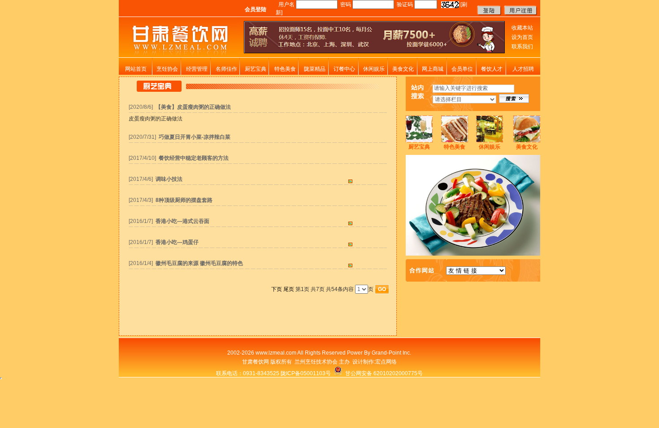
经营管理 (197, 69)
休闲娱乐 (374, 69)
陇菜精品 (314, 69)
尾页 (288, 289)
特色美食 (285, 69)
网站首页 (136, 69)
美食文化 (403, 69)
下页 (276, 289)
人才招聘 (523, 69)
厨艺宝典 (255, 69)
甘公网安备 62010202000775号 (383, 373)
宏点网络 (386, 362)
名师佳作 (226, 69)
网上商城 (432, 69)
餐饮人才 (492, 69)
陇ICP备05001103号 (306, 373)
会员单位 (462, 69)
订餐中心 (344, 69)
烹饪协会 (167, 69)
